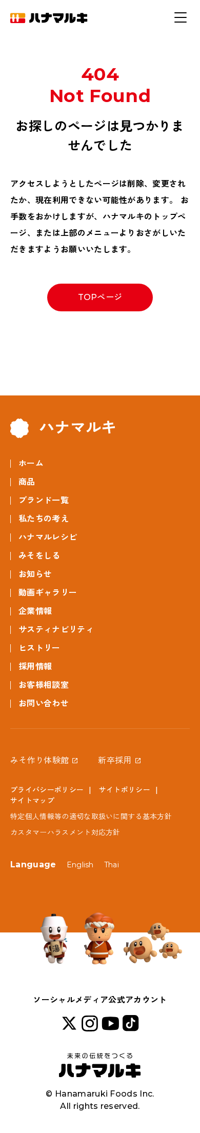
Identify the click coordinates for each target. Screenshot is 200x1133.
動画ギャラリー (47, 593)
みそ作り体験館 (39, 760)
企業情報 (35, 611)
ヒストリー (39, 648)
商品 (26, 482)
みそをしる (39, 556)
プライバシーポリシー (47, 789)
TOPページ (100, 297)
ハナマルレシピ (47, 537)
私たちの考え (43, 519)
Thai (111, 864)
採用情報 (35, 666)
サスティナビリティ (56, 629)
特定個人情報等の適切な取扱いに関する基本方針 (91, 816)
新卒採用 (114, 760)
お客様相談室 (43, 685)
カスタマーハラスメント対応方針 (65, 832)
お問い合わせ (43, 703)
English (80, 864)
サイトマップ (32, 800)
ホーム (31, 463)
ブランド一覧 (43, 500)
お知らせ (35, 574)
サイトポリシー (124, 789)
